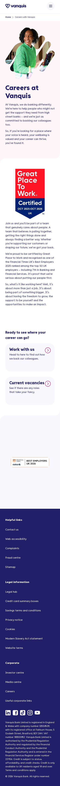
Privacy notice (13, 620)
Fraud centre (12, 558)
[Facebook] (16, 712)
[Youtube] (38, 712)
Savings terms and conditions (23, 610)
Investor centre (14, 673)
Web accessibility (15, 539)
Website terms (14, 648)
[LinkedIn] (9, 712)
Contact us (11, 529)
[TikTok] (23, 712)
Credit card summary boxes (21, 601)
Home (8, 17)
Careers (10, 691)
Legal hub (11, 592)
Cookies (10, 629)
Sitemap (10, 567)
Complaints (12, 548)
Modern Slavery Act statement (24, 638)
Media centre (13, 682)
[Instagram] (31, 712)
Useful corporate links (18, 701)
